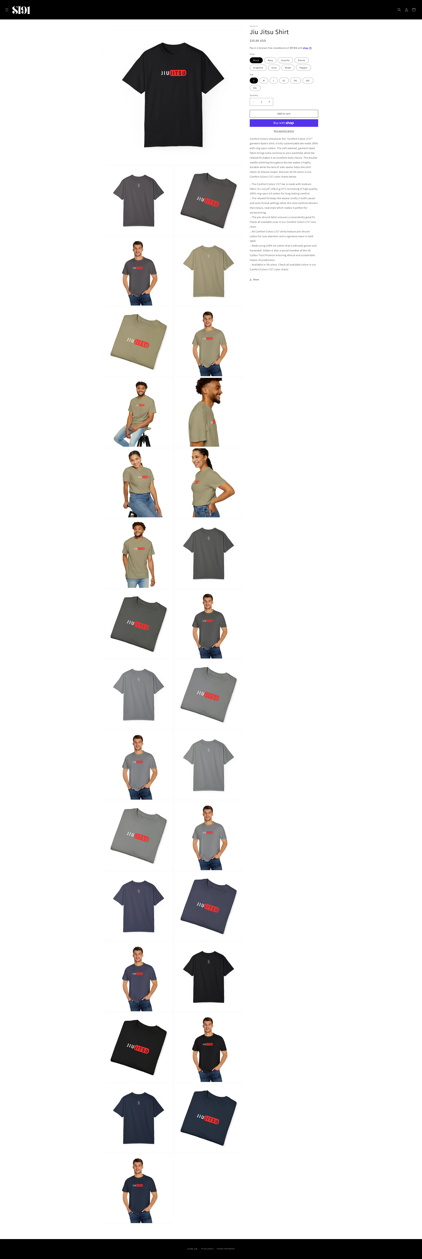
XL (284, 80)
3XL (308, 80)
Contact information (226, 1248)
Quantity (254, 95)
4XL (255, 87)
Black (256, 60)
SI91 (196, 1249)
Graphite (258, 67)
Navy (270, 60)
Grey (274, 67)
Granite (285, 60)
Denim (301, 60)
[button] (7, 9)
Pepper (304, 67)
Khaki (288, 67)
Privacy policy (207, 1248)
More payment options (284, 131)
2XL (296, 80)
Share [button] (256, 279)
